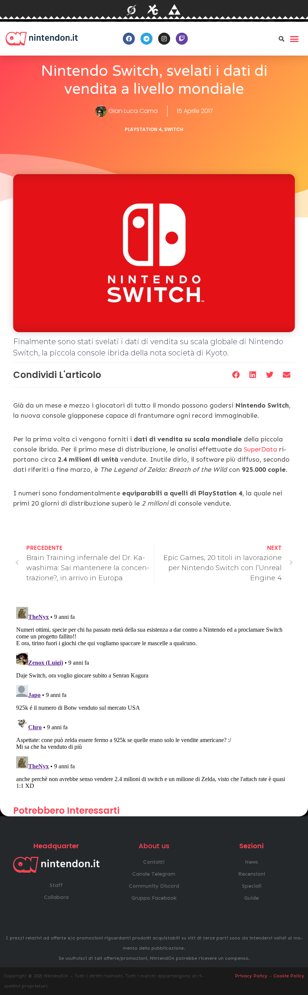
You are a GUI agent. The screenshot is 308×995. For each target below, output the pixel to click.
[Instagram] (164, 39)
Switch (173, 129)
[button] (281, 38)
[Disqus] (154, 698)
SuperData (260, 449)
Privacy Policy (251, 975)
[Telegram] (146, 39)
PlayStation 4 (143, 129)
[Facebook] (129, 39)
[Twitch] (182, 39)
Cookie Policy (288, 975)
